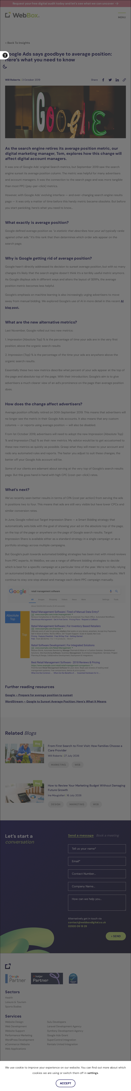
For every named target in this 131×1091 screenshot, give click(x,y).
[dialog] (65, 545)
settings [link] (92, 1073)
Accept (65, 1083)
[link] (4, 55)
